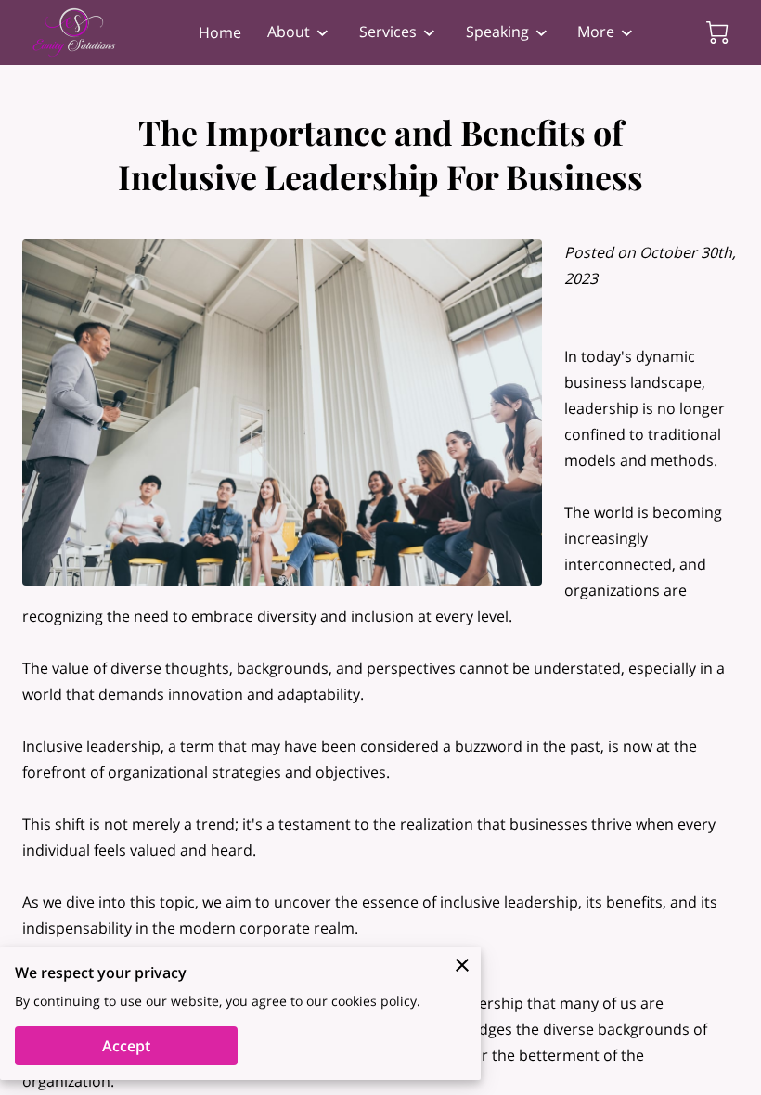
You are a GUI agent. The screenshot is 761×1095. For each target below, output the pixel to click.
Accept (126, 1046)
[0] (717, 32)
